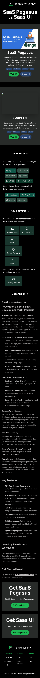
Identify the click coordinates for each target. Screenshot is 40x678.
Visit (12, 74)
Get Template (19, 605)
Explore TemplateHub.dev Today (14, 449)
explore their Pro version (24, 575)
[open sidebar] (3, 3)
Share (24, 74)
